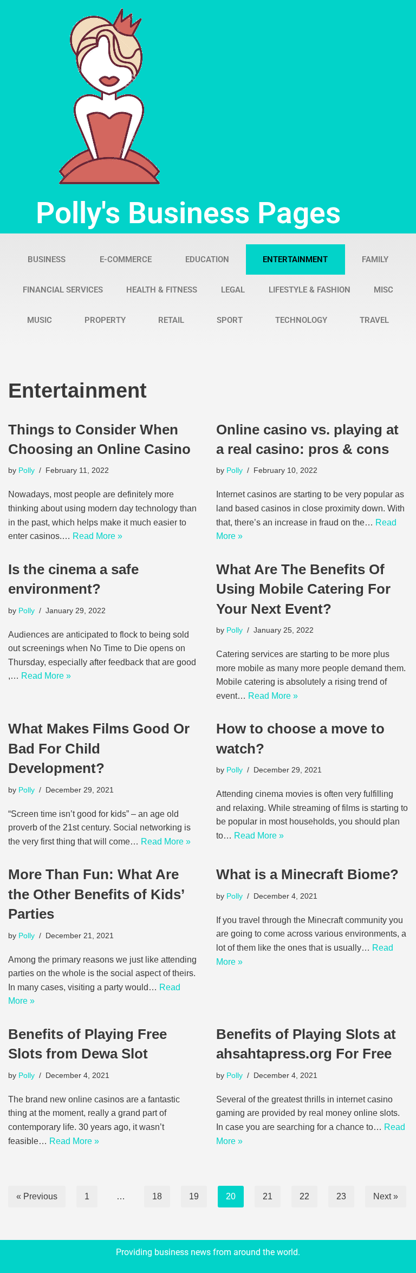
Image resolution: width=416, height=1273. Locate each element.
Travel (374, 320)
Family (375, 259)
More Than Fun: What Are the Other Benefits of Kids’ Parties (96, 894)
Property (105, 320)
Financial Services (63, 290)
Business (47, 259)
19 (194, 1196)
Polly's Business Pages (188, 213)
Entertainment (295, 259)
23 (341, 1196)
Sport (230, 320)
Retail (171, 320)
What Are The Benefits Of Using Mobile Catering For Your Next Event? (303, 589)
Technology (301, 320)
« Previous (36, 1196)
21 (267, 1196)
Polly (26, 470)
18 (157, 1196)
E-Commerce (126, 259)
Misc (383, 290)
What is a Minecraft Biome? (307, 874)
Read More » (97, 536)
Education (207, 259)
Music (39, 320)
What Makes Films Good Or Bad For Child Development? (99, 748)
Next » (385, 1196)
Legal (233, 290)
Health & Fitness (161, 290)
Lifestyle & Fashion (309, 290)
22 (304, 1196)
